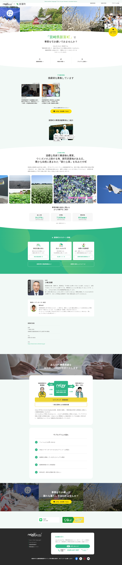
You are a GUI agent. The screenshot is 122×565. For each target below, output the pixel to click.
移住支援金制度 (37, 256)
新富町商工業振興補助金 (43, 264)
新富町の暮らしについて (77, 264)
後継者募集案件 (33, 544)
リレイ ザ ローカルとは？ (35, 540)
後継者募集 (92, 3)
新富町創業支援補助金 (83, 256)
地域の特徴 (103, 3)
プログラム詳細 (115, 3)
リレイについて (33, 542)
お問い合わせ (72, 546)
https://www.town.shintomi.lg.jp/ (36, 343)
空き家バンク (60, 256)
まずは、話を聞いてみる (62, 111)
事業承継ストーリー (34, 546)
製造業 (24, 97)
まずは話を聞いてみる (113, 32)
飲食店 (45, 97)
